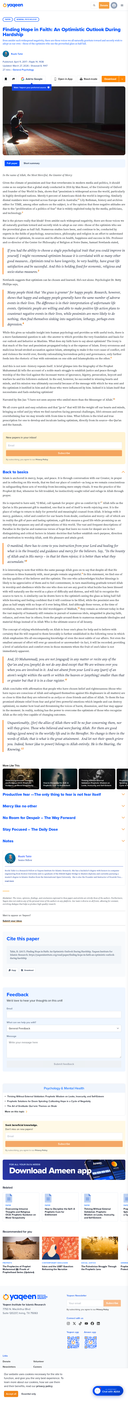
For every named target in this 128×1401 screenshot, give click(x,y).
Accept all (11, 1394)
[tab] (12, 163)
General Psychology (26, 19)
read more (9, 881)
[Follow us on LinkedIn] (98, 1323)
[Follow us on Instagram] (68, 1323)
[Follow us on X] (74, 1323)
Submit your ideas (12, 921)
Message (11, 1036)
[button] (113, 79)
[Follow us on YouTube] (86, 1323)
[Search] (94, 5)
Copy (14, 970)
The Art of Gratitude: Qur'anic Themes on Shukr (32, 1106)
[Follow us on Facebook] (92, 1323)
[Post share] (13, 79)
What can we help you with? (21, 1022)
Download (29, 970)
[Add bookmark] (6, 79)
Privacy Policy (42, 459)
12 (22, 748)
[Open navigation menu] (122, 5)
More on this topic (14, 1111)
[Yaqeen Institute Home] (13, 5)
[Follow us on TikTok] (80, 1323)
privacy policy (44, 1386)
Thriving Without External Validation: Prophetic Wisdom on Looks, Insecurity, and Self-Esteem (55, 1096)
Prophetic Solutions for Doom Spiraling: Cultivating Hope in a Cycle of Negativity (49, 1101)
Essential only (29, 1394)
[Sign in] (114, 5)
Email (9, 1008)
